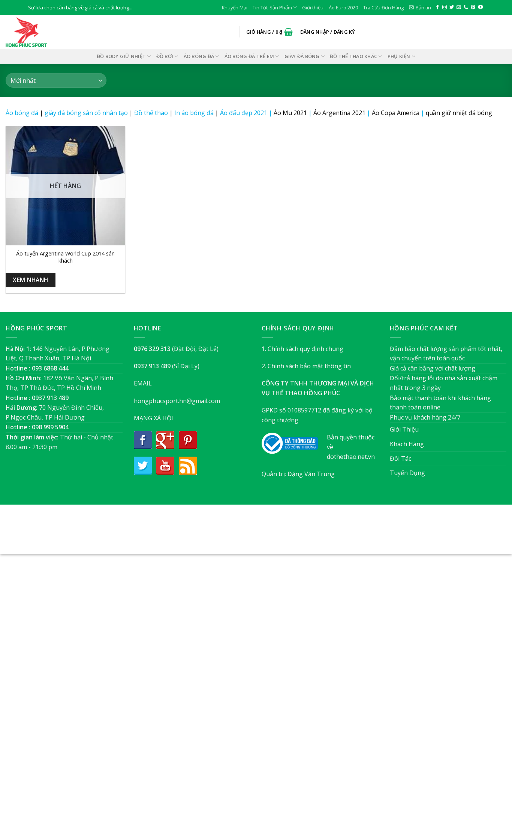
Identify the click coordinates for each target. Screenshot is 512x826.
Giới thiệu (312, 7)
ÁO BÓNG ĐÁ (199, 56)
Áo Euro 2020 (343, 7)
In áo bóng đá (194, 113)
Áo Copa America (395, 113)
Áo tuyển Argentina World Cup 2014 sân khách (65, 257)
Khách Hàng (407, 444)
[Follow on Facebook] (437, 7)
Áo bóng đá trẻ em (249, 56)
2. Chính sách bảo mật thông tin (306, 366)
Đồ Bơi (165, 56)
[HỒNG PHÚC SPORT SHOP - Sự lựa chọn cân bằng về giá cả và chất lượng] (43, 32)
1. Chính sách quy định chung (302, 349)
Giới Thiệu (404, 429)
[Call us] (466, 7)
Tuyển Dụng (407, 473)
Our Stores (244, 533)
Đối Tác (400, 458)
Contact (293, 533)
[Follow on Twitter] (451, 7)
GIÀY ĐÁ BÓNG (302, 56)
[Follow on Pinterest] (473, 7)
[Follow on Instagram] (444, 7)
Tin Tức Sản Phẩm (272, 7)
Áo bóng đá (22, 113)
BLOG (270, 533)
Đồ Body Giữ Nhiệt (121, 56)
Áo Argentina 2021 (339, 113)
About (215, 533)
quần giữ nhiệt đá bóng (459, 113)
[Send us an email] (459, 7)
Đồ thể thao (151, 113)
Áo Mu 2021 (290, 113)
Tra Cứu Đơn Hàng (383, 7)
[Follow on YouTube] (480, 7)
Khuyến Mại (234, 7)
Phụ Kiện (399, 56)
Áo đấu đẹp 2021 (243, 113)
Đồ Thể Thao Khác (353, 56)
